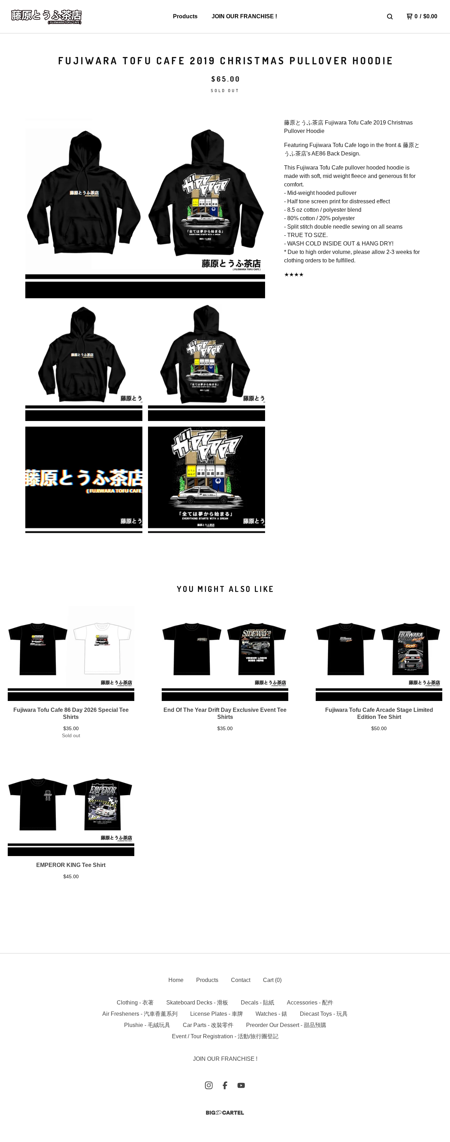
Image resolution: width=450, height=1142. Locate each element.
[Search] (390, 16)
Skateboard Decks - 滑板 (197, 1003)
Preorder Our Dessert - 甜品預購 (286, 1025)
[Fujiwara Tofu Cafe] (46, 16)
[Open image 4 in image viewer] (83, 485)
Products (185, 16)
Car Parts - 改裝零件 (208, 1025)
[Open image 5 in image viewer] (206, 485)
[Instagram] (209, 1085)
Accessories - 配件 (310, 1003)
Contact (240, 980)
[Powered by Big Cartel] (225, 1113)
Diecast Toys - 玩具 (324, 1014)
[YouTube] (241, 1085)
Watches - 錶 (271, 1014)
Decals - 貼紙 (257, 1003)
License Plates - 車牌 (216, 1014)
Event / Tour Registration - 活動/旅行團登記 (225, 1036)
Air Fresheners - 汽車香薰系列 (140, 1014)
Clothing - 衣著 (135, 1003)
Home (176, 980)
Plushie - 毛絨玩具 (147, 1025)
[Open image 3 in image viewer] (206, 362)
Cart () (272, 980)
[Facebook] (225, 1085)
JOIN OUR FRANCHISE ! (244, 16)
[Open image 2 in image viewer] (83, 362)
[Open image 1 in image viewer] (145, 208)
